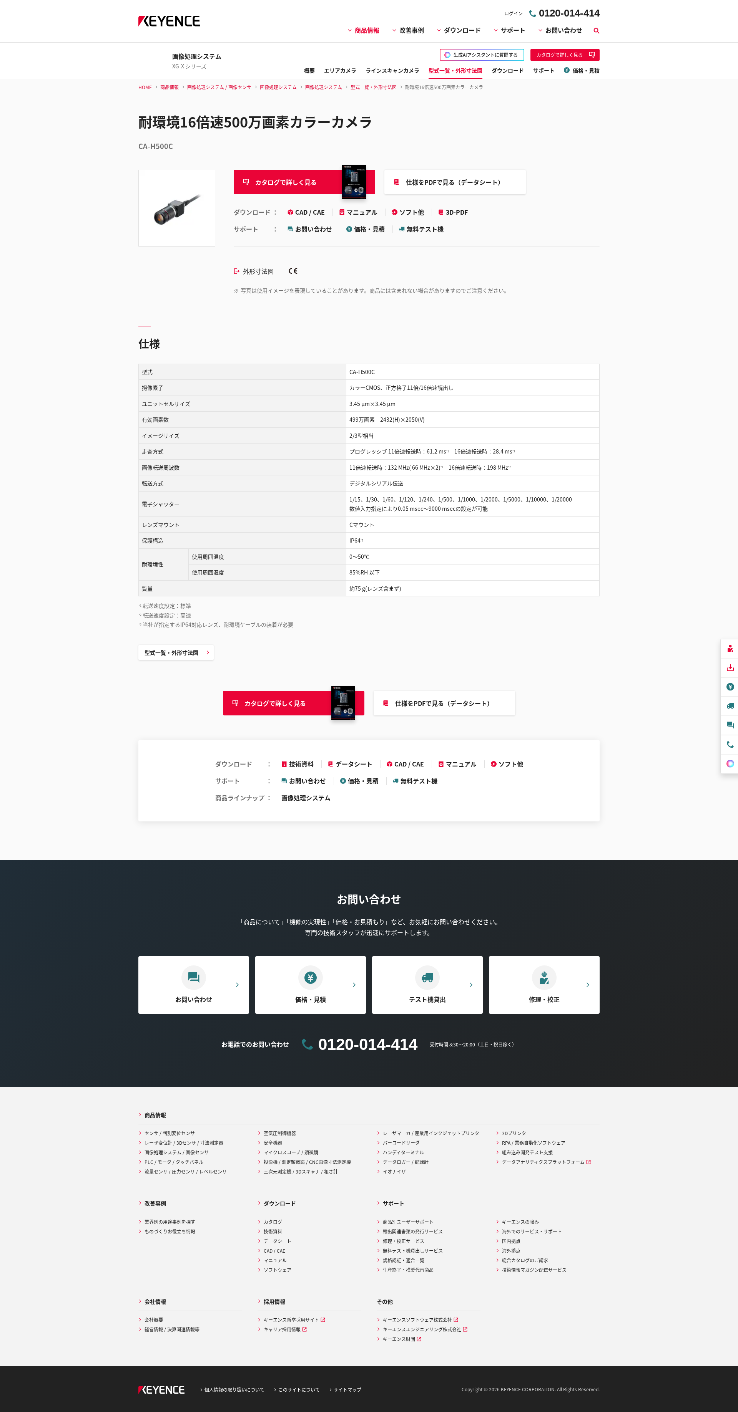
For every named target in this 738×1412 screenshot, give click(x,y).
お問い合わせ (563, 30)
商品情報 (367, 30)
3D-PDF (457, 212)
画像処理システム (306, 797)
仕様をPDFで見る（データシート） (455, 182)
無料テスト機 (425, 228)
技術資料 (301, 763)
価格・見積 (369, 228)
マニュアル (363, 212)
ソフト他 (412, 212)
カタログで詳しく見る (286, 182)
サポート (513, 30)
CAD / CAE (310, 212)
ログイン (513, 13)
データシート (354, 763)
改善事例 (411, 30)
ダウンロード (462, 30)
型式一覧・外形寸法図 (171, 652)
